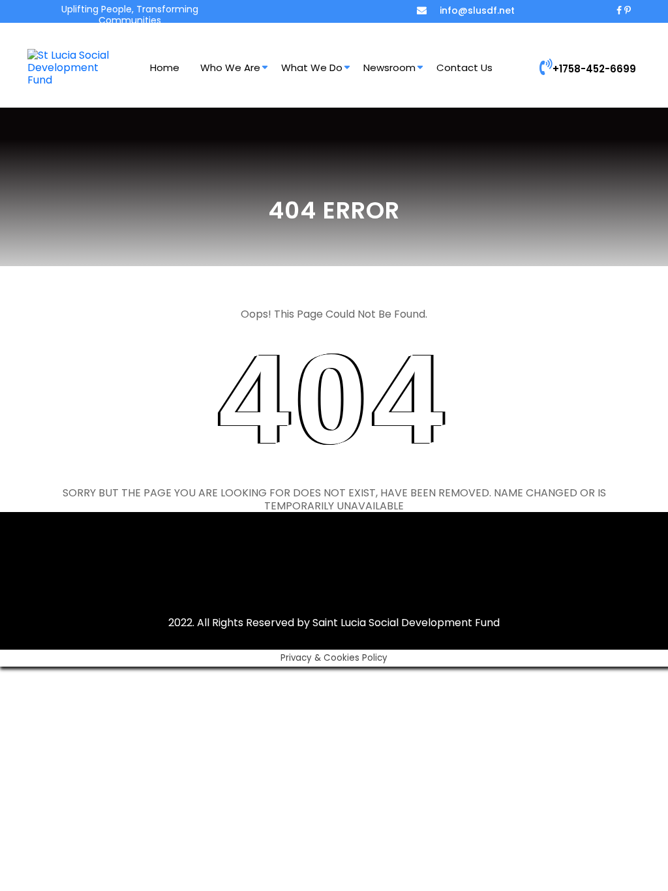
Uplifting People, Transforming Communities (129, 15)
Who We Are (230, 67)
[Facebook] (619, 10)
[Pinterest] (627, 10)
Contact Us (464, 67)
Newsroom (389, 67)
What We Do (311, 67)
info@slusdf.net (477, 10)
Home (164, 67)
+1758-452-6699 (594, 68)
